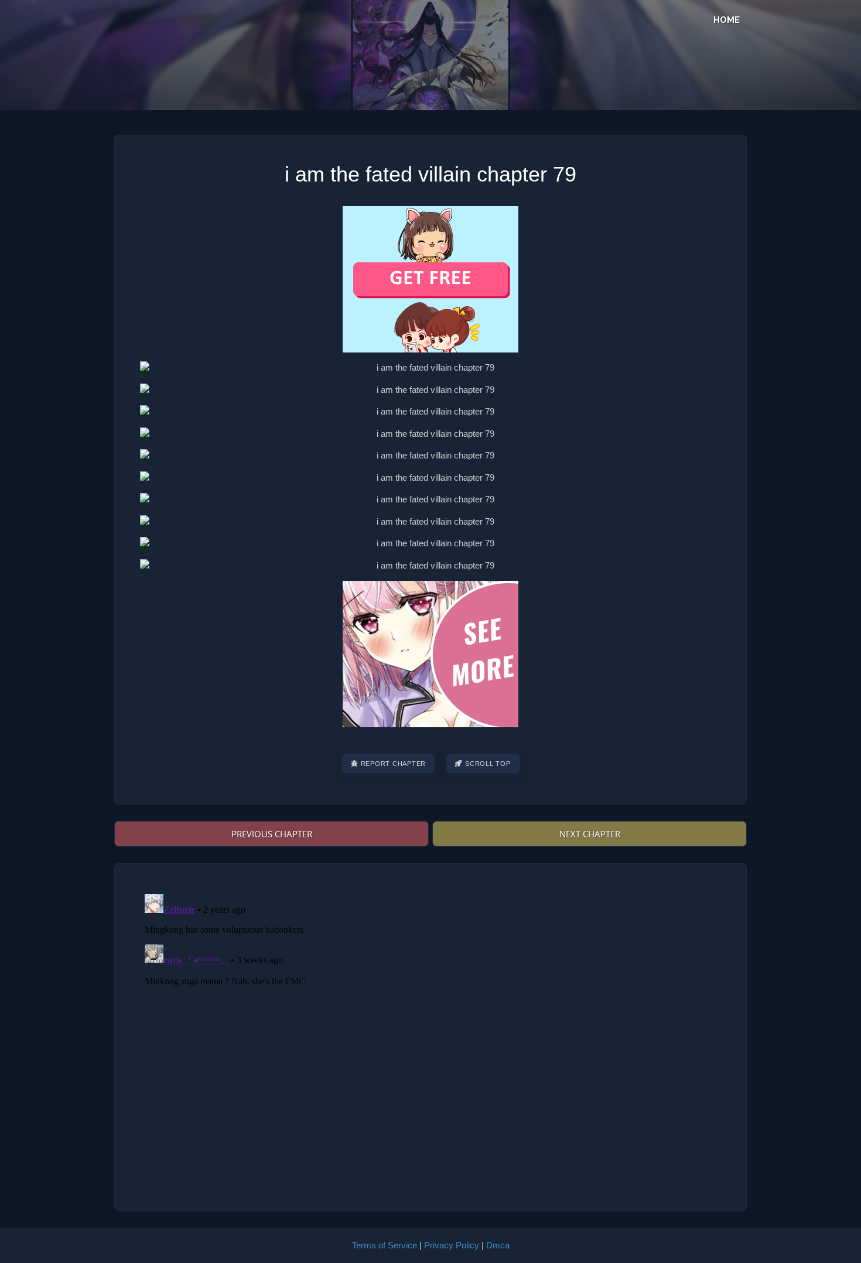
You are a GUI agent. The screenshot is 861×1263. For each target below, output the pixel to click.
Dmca (498, 1245)
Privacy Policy (451, 1245)
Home (726, 20)
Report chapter (393, 763)
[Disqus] (430, 1035)
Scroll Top (488, 763)
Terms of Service (384, 1245)
